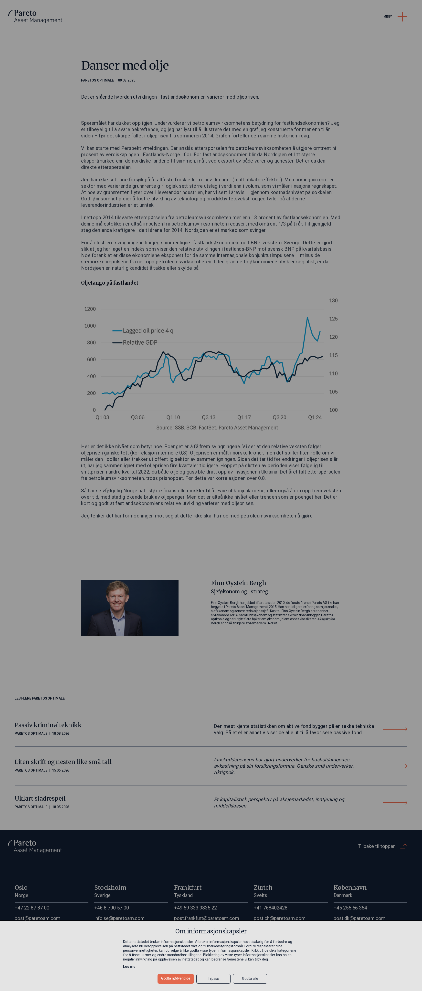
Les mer (130, 967)
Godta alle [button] (250, 979)
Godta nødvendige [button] (175, 978)
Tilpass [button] (213, 979)
